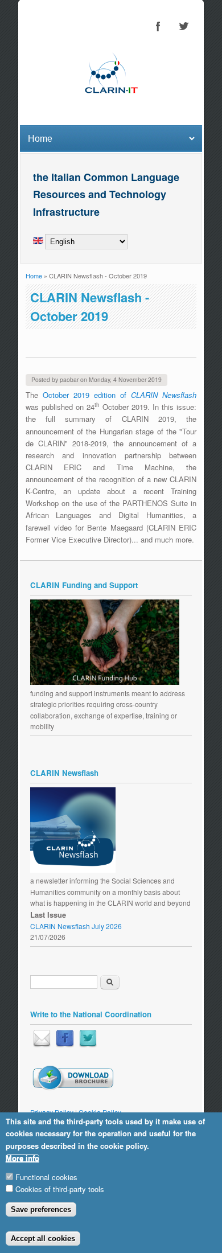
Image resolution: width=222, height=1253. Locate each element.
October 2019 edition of (120, 394)
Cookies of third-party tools (59, 1189)
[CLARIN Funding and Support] (104, 682)
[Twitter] (88, 1044)
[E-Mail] (42, 1044)
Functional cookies (46, 1177)
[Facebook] (64, 1044)
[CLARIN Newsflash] (73, 869)
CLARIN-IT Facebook (158, 26)
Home (34, 275)
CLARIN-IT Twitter (183, 26)
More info (22, 1158)
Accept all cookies (43, 1238)
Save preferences (41, 1209)
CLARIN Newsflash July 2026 (76, 926)
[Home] (111, 104)
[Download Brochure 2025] (72, 1087)
